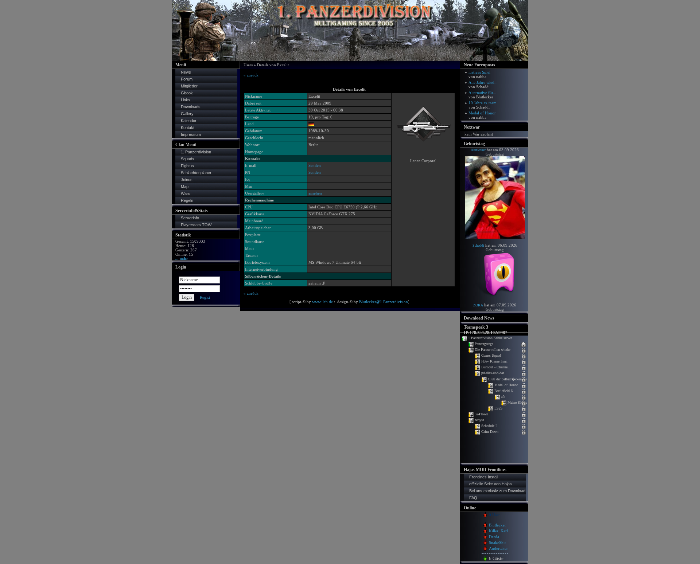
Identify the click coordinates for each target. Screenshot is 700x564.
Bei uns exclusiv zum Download (497, 491)
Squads (187, 159)
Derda (494, 536)
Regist (205, 297)
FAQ (473, 498)
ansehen (315, 193)
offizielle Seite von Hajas (490, 484)
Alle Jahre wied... (483, 84)
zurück (251, 75)
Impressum (191, 134)
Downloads (191, 107)
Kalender (189, 120)
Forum (186, 79)
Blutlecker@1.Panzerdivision (383, 301)
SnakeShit (497, 542)
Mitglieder (189, 86)
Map (184, 186)
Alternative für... (482, 94)
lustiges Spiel (479, 74)
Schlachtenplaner (196, 173)
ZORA (478, 305)
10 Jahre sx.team (482, 105)
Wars (185, 193)
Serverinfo (190, 218)
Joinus (186, 179)
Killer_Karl (498, 531)
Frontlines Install (483, 477)
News (186, 72)
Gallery (187, 113)
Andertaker (498, 548)
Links (185, 100)
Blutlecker (478, 150)
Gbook (187, 93)
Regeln (187, 200)
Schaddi (478, 245)
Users (248, 65)
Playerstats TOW (196, 225)
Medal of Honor (482, 115)
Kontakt (187, 127)
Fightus (187, 166)
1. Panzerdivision (196, 152)
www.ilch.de (322, 301)
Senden (314, 165)
